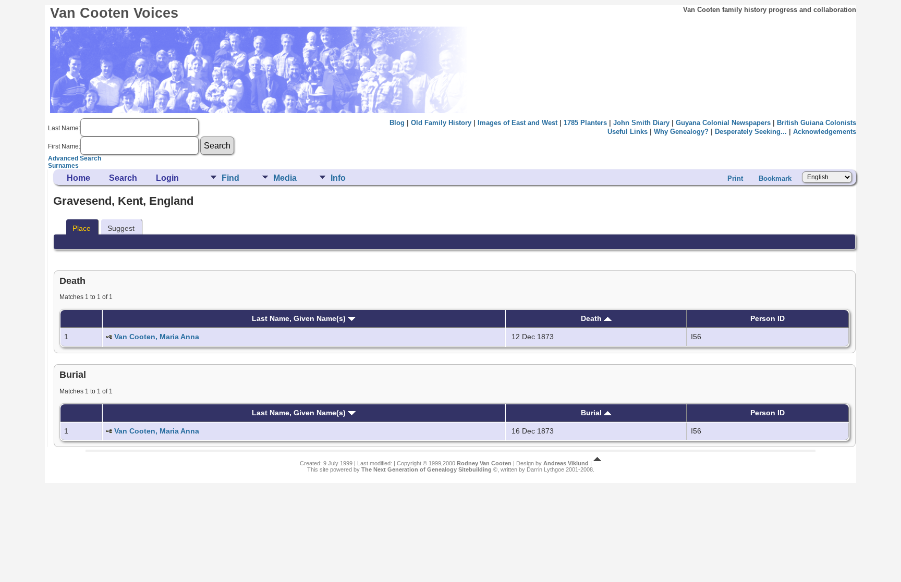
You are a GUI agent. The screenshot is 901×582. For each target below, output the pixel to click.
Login (167, 178)
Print (735, 178)
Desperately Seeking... (751, 131)
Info (338, 178)
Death (592, 318)
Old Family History (441, 123)
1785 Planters (585, 123)
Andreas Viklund (566, 463)
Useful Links (627, 131)
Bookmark (775, 178)
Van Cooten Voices (114, 13)
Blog (397, 123)
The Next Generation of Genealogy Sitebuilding (426, 469)
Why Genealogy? (681, 131)
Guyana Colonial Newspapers (723, 123)
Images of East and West (517, 123)
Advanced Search (74, 158)
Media (285, 178)
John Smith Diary (641, 123)
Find (230, 178)
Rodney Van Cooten (484, 463)
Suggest (121, 228)
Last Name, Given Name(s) (300, 318)
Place (81, 228)
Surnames (63, 165)
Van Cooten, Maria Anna (156, 336)
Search (123, 178)
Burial (592, 412)
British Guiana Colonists (816, 123)
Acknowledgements (824, 131)
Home (78, 178)
